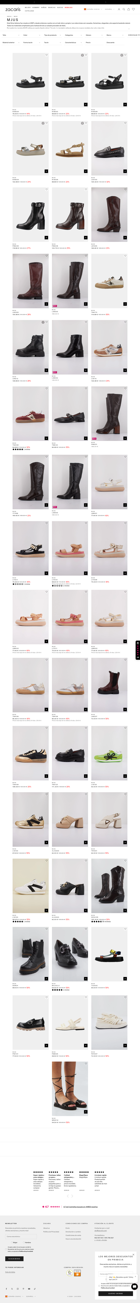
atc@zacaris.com (100, 1231)
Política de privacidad (108, 1288)
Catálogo (29, 11)
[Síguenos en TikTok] (35, 1289)
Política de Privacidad (51, 1232)
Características (70, 42)
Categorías (69, 35)
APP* (91, 2)
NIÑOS (44, 7)
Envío (68, 1228)
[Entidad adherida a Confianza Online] (73, 1273)
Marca (109, 35)
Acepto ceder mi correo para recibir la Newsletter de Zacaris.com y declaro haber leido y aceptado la (117, 1286)
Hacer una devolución (73, 1239)
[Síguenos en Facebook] (6, 1289)
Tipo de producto (50, 35)
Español (108, 9)
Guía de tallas (10, 1272)
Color (25, 35)
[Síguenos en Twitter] (12, 1289)
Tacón (46, 42)
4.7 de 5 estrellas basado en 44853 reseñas (80, 1207)
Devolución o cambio (73, 1232)
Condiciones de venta (73, 1235)
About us (46, 1228)
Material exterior (8, 42)
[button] (18, 449)
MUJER (28, 7)
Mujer (15, 1242)
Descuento (110, 42)
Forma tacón (27, 42)
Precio (88, 42)
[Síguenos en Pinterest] (23, 1289)
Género (88, 35)
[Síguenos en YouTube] (29, 1289)
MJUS (16, 16)
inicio (9, 16)
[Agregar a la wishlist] (46, 55)
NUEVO (60, 7)
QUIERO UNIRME (115, 1293)
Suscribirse (14, 1259)
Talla (4, 35)
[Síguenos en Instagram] (18, 1289)
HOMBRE (36, 7)
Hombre (28, 1242)
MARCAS (52, 7)
